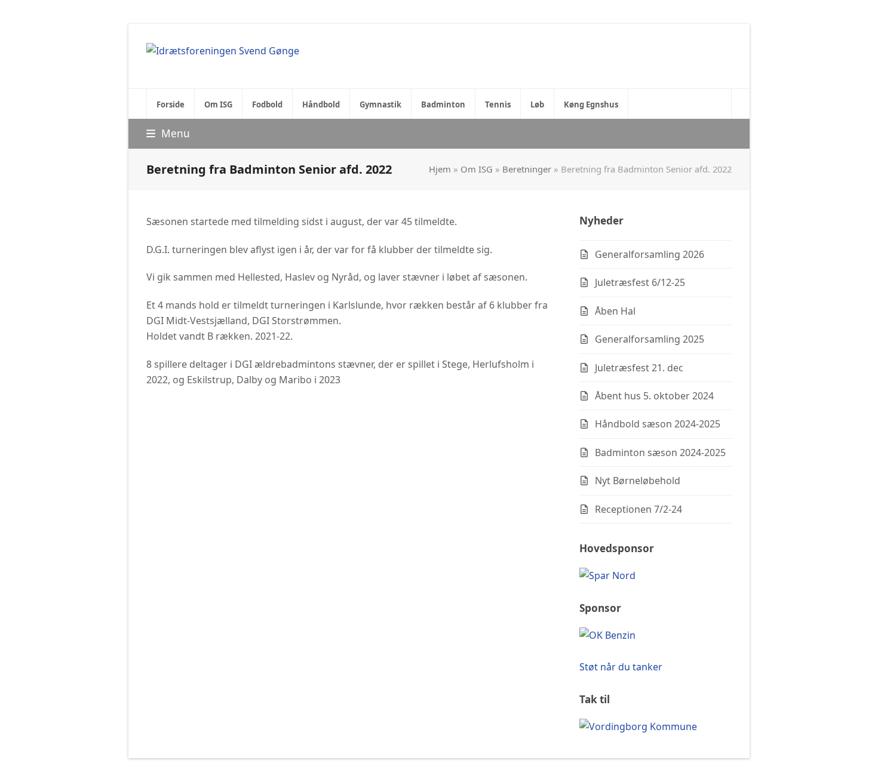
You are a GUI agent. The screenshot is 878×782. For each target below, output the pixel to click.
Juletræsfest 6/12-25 (640, 282)
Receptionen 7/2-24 (638, 509)
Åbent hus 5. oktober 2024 (654, 395)
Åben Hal (615, 311)
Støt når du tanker (620, 666)
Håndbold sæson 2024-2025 (657, 423)
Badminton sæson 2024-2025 (660, 452)
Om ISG (477, 169)
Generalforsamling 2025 (649, 339)
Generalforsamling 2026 (649, 254)
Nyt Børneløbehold (637, 480)
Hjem (440, 169)
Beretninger (526, 169)
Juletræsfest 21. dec (639, 367)
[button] (168, 133)
